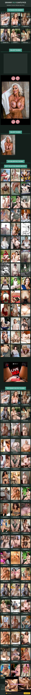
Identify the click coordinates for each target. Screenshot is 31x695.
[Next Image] (18, 78)
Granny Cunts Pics (15, 2)
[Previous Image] (13, 78)
